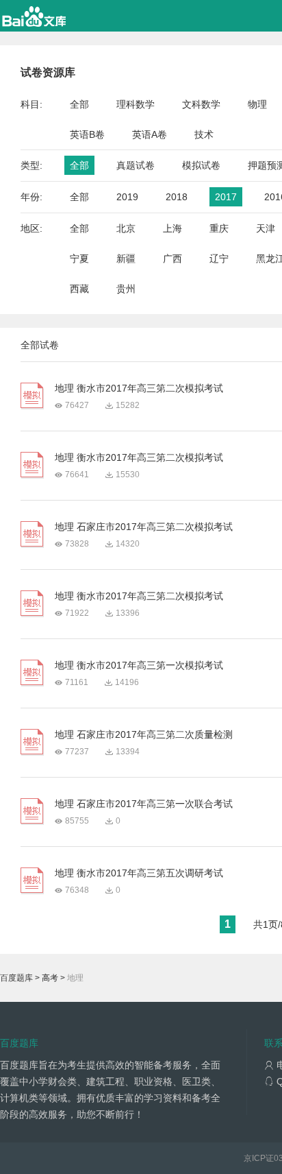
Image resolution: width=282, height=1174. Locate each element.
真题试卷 (135, 165)
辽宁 (219, 258)
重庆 (219, 228)
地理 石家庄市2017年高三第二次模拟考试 (144, 526)
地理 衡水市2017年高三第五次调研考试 (139, 872)
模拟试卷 (201, 165)
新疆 (126, 258)
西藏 (79, 288)
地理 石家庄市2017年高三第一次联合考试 (144, 803)
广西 (172, 258)
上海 (172, 228)
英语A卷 (149, 134)
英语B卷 (87, 134)
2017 (226, 196)
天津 (265, 228)
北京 (126, 228)
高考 (50, 978)
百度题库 (16, 978)
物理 (257, 104)
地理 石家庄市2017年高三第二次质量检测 (144, 734)
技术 (204, 134)
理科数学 (135, 104)
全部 (79, 104)
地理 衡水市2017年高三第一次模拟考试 (139, 665)
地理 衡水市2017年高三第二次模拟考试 (139, 388)
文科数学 (201, 104)
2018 (177, 196)
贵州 (126, 288)
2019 (127, 196)
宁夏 (79, 258)
